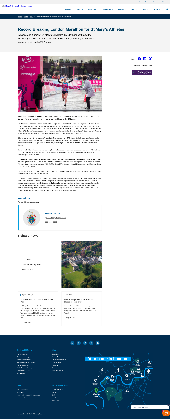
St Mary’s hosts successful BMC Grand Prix (36, 301)
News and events (57, 368)
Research (121, 9)
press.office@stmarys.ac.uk (55, 218)
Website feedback (22, 398)
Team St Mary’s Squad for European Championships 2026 (79, 301)
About (144, 9)
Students (148, 2)
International (107, 9)
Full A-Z (155, 9)
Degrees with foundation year (26, 362)
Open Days (68, 9)
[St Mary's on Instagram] (72, 343)
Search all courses (22, 354)
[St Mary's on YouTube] (98, 343)
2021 (31, 16)
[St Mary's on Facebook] (91, 343)
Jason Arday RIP (31, 264)
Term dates (55, 400)
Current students (57, 389)
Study (79, 9)
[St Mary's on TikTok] (85, 343)
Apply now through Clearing (141, 407)
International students (59, 359)
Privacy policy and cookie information (28, 395)
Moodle (54, 392)
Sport (133, 9)
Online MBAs (21, 373)
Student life (92, 9)
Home (20, 16)
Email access (56, 398)
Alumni (141, 2)
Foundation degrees (23, 365)
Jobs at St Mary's (57, 370)
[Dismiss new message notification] (168, 405)
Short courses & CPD (23, 370)
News (26, 16)
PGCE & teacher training (24, 368)
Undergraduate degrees (24, 357)
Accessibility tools (163, 2)
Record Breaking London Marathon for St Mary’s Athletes (53, 16)
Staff (153, 2)
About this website (22, 389)
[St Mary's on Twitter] (79, 343)
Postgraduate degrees (23, 359)
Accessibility (20, 392)
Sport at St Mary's (57, 362)
